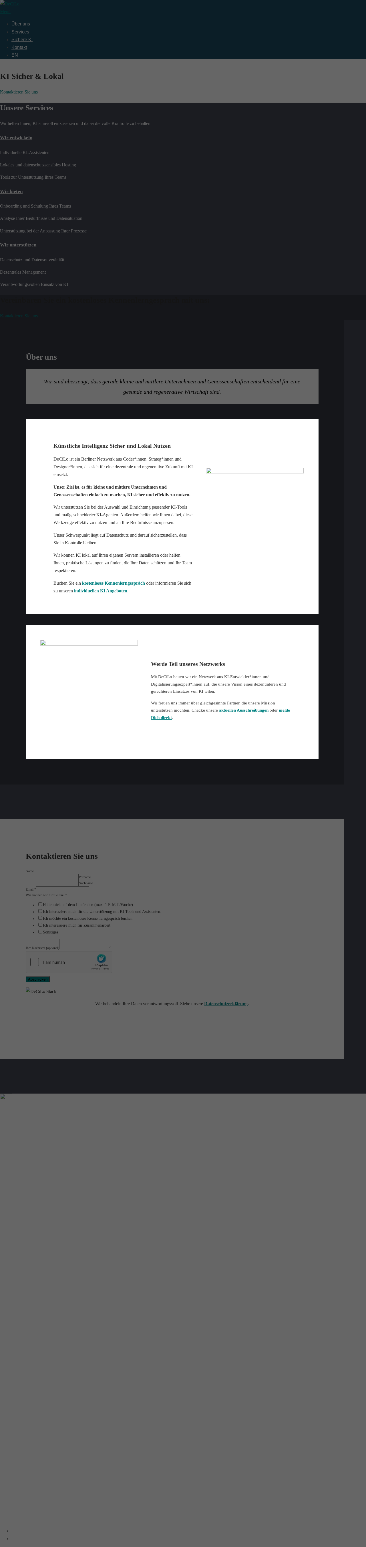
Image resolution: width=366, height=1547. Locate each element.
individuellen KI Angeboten (100, 590)
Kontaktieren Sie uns (19, 91)
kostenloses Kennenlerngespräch (113, 583)
